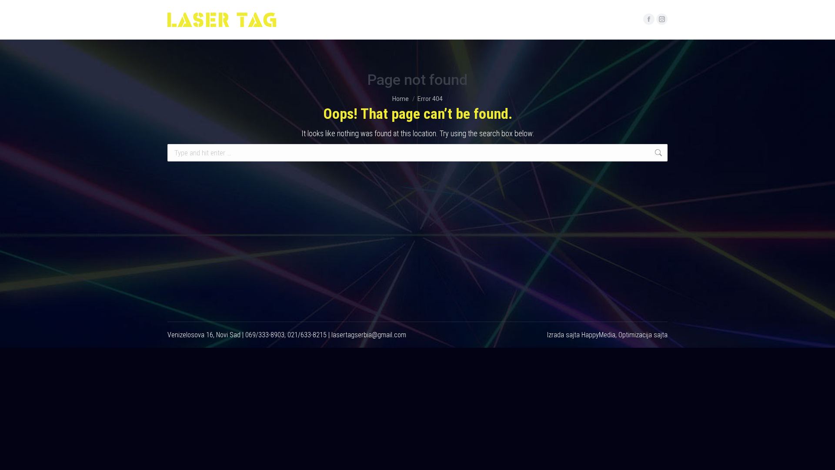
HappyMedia (598, 335)
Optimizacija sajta (643, 335)
